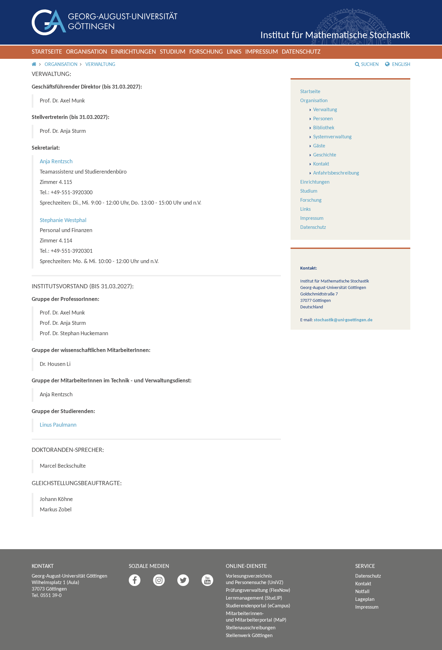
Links (234, 52)
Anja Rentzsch (56, 162)
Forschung (206, 52)
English (400, 64)
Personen (323, 119)
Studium (172, 52)
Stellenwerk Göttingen (249, 635)
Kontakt (321, 164)
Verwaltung (100, 64)
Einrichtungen (133, 52)
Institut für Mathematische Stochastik (335, 36)
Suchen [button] (370, 64)
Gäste (319, 146)
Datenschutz (301, 52)
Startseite (47, 52)
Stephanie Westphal (63, 220)
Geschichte (324, 155)
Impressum (261, 52)
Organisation (86, 52)
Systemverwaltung (332, 137)
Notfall (362, 591)
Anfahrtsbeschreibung (336, 173)
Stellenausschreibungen (250, 628)
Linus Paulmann (58, 425)
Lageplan (364, 599)
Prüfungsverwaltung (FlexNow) (258, 590)
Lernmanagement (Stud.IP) (254, 598)
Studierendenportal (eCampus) (258, 606)
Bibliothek (323, 128)
